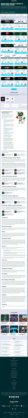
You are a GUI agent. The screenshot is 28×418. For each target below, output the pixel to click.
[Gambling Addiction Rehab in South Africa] (16, 407)
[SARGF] (12, 410)
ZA (13, 400)
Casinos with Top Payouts (13, 367)
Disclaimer (13, 389)
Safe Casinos (14, 363)
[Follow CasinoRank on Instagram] (11, 398)
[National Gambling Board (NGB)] (3, 407)
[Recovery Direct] (9, 407)
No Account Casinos (14, 366)
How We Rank (14, 386)
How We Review (14, 385)
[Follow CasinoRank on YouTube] (14, 398)
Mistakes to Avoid (13, 372)
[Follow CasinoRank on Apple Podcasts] (18, 398)
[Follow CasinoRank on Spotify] (16, 398)
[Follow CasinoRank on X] (13, 398)
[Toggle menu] (1, 1)
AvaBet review (20, 42)
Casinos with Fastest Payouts (14, 362)
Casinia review (7, 53)
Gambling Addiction (14, 377)
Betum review (20, 30)
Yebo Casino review (7, 30)
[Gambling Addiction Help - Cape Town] (23, 407)
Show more (13, 89)
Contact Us (13, 390)
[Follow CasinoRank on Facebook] (9, 398)
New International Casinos (14, 376)
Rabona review (7, 42)
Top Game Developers (14, 379)
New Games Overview (14, 373)
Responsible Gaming (14, 375)
